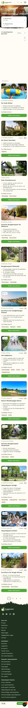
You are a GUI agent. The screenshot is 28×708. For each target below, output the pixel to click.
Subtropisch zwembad (8, 687)
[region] (14, 59)
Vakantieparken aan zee (8, 690)
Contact (3, 637)
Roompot (4, 643)
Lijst (2, 703)
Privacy (3, 623)
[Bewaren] (24, 86)
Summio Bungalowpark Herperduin (9, 444)
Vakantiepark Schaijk (9, 485)
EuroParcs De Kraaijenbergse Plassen (11, 311)
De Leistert (4, 676)
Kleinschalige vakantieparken (10, 692)
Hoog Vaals (4, 666)
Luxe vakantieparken (7, 685)
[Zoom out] (25, 40)
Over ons (4, 628)
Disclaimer (4, 625)
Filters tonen (22, 703)
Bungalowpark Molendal (10, 266)
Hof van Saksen (5, 664)
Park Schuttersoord (8, 180)
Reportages (4, 632)
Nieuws (3, 630)
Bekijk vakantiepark (14, 115)
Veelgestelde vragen (7, 635)
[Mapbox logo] (5, 81)
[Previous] (3, 93)
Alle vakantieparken (7, 656)
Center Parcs (5, 651)
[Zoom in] (25, 38)
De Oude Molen (6, 103)
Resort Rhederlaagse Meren (11, 401)
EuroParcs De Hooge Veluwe (11, 572)
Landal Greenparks (7, 653)
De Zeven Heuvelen (8, 140)
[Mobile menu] (25, 2)
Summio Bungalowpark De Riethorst (11, 225)
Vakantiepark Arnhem (9, 531)
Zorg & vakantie (6, 682)
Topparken (4, 646)
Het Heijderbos (6, 355)
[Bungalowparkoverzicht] (6, 2)
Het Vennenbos (5, 661)
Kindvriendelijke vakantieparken (10, 694)
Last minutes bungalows (8, 697)
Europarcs (4, 648)
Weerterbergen (5, 669)
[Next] (24, 93)
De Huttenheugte (6, 674)
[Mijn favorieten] (18, 2)
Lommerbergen (6, 671)
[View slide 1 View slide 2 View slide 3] (14, 91)
